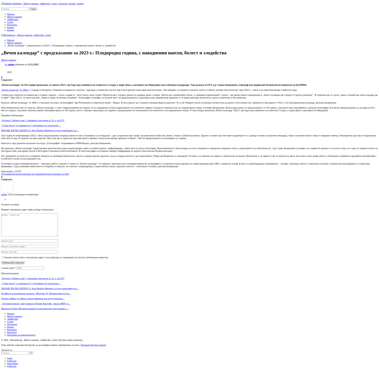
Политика (12, 25)
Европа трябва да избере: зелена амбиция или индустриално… (33, 298)
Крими (10, 30)
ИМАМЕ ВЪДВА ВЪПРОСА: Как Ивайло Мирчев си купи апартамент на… (40, 130)
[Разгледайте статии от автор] (7, 192)
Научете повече (98, 345)
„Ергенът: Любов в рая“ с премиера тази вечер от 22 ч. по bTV (33, 120)
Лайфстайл (12, 19)
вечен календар (17, 174)
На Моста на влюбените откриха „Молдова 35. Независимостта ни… (36, 293)
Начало (10, 14)
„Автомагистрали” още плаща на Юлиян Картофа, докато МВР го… (35, 303)
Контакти (12, 329)
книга (45, 174)
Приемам (85, 345)
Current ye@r (8, 268)
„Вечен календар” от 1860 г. (15, 90)
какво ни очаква (33, 174)
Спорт (10, 22)
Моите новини (14, 17)
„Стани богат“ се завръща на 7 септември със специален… (31, 125)
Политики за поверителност (21, 335)
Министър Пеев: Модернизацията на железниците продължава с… (35, 308)
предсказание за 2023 (58, 174)
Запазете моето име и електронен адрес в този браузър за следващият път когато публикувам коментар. (56, 257)
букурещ (5, 174)
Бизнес (10, 27)
